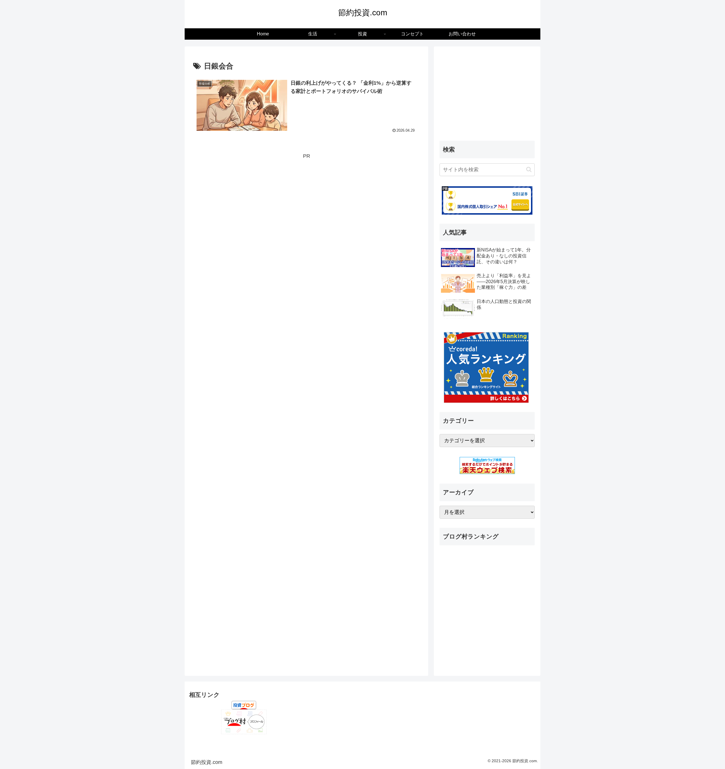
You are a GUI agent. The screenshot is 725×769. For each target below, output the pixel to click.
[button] (529, 169)
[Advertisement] (306, 200)
